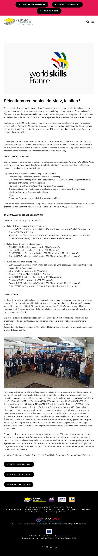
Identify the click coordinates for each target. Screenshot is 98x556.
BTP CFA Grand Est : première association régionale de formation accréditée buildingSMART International (49, 524)
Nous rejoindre (49, 509)
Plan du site (62, 509)
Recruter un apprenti (32, 509)
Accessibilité (50, 512)
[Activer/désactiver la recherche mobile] (87, 21)
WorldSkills (29, 512)
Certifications (85, 509)
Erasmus (39, 512)
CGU (71, 512)
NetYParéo (62, 512)
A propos (73, 509)
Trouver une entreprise (13, 509)
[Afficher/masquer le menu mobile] (92, 21)
